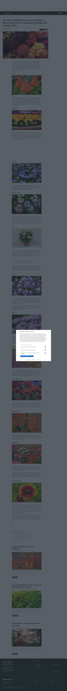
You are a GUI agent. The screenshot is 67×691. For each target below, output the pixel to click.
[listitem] (33, 344)
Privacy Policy (39, 359)
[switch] (45, 346)
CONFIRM (27, 356)
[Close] (49, 331)
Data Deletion (28, 359)
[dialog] (33, 345)
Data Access (33, 359)
